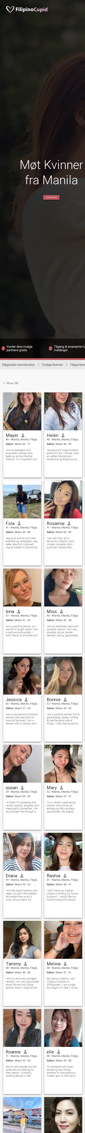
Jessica (14, 699)
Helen (52, 435)
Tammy (13, 963)
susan (12, 787)
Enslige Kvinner (52, 364)
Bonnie (54, 699)
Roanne (13, 1052)
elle (50, 1052)
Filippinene (77, 364)
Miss (52, 611)
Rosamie (56, 523)
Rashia (53, 875)
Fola (10, 523)
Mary (52, 787)
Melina (54, 963)
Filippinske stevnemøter (18, 364)
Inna (10, 611)
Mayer (12, 435)
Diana (11, 875)
